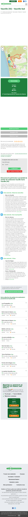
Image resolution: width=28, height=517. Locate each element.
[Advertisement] (14, 30)
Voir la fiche (14, 81)
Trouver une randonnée (9, 474)
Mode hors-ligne (14, 136)
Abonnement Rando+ (14, 479)
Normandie (15, 11)
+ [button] (2, 47)
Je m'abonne (14, 405)
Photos (7, 253)
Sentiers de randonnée (7, 11)
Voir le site (18, 211)
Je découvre (14, 168)
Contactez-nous (21, 485)
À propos (13, 1)
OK (19, 515)
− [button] (2, 49)
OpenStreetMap (20, 76)
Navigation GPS (14, 132)
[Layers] (25, 48)
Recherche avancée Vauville (15, 291)
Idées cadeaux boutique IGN (14, 171)
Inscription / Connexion (14, 476)
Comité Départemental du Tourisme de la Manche (15, 94)
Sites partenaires (7, 485)
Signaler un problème (6, 156)
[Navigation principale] (26, 4)
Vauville (24, 11)
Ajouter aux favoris (14, 128)
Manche (20, 11)
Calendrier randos (14, 482)
